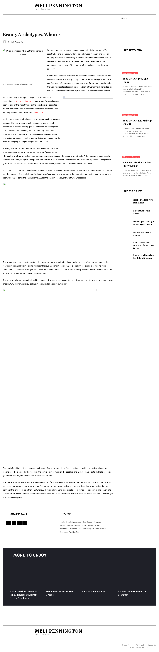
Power (97, 525)
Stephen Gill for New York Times (143, 201)
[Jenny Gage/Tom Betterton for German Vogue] (125, 245)
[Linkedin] (24, 523)
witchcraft (39, 112)
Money (90, 525)
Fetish (84, 525)
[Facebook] (127, 6)
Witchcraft (64, 532)
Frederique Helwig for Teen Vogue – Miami (144, 223)
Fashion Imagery (73, 525)
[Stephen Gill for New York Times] (125, 201)
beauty (62, 522)
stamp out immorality (25, 101)
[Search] (155, 18)
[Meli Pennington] (5, 42)
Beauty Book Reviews (130, 73)
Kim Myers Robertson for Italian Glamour (143, 256)
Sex (80, 529)
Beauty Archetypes (73, 522)
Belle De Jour (88, 522)
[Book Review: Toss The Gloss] (138, 65)
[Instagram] (136, 6)
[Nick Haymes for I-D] (97, 574)
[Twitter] (150, 6)
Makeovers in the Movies (131, 157)
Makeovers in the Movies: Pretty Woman (137, 164)
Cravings (97, 522)
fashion (62, 525)
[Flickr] (132, 6)
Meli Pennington (17, 42)
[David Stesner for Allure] (125, 212)
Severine (73, 529)
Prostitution (64, 529)
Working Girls (74, 532)
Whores (103, 529)
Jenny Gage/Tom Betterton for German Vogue (143, 245)
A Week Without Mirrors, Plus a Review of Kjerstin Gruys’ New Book (23, 595)
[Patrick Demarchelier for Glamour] (133, 574)
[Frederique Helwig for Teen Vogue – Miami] (125, 223)
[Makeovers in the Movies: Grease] (61, 574)
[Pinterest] (141, 6)
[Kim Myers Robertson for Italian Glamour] (125, 256)
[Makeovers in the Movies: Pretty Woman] (138, 149)
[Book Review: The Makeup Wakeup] (138, 107)
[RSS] (145, 6)
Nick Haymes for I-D (93, 591)
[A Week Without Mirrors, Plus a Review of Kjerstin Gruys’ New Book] (25, 574)
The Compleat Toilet (91, 529)
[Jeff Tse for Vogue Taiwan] (125, 234)
